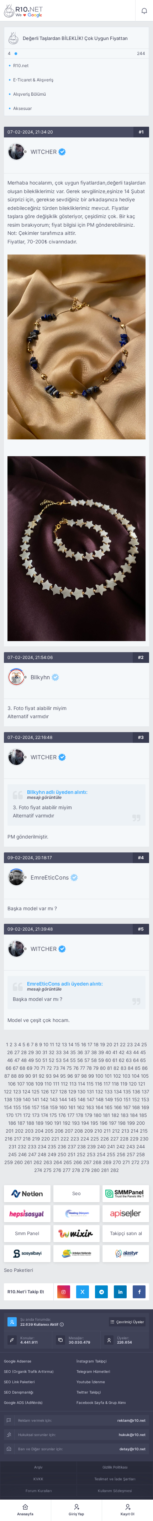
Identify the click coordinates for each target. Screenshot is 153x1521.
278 (76, 1170)
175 (53, 1115)
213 (125, 1131)
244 (140, 1146)
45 (143, 1052)
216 (8, 1139)
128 (63, 1091)
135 (127, 1091)
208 (78, 1131)
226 (104, 1139)
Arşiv (38, 1467)
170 (10, 1115)
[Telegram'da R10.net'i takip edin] (101, 1291)
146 (81, 1099)
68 (22, 1068)
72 (49, 1068)
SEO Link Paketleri (19, 1382)
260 (18, 1162)
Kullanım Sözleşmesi (115, 1491)
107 (21, 1084)
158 (44, 1107)
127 (54, 1091)
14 (70, 1044)
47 (17, 1060)
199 (131, 1123)
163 (90, 1107)
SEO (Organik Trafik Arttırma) (29, 1371)
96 (70, 1076)
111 (56, 1084)
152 (136, 1099)
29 (31, 1052)
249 (52, 1154)
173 (35, 1115)
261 (28, 1162)
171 (18, 1115)
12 (58, 1044)
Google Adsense (17, 1361)
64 (136, 1060)
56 (80, 1060)
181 (106, 1115)
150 (118, 1099)
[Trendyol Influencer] (76, 1233)
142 (44, 1099)
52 (51, 1060)
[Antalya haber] (76, 1253)
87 (7, 1076)
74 (62, 1068)
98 (84, 1076)
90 (28, 1076)
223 (74, 1139)
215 (144, 1131)
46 (10, 1060)
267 (87, 1162)
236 (62, 1146)
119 (123, 1084)
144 (63, 1099)
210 (98, 1131)
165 (108, 1107)
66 (8, 1068)
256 (121, 1154)
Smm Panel (27, 1233)
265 (67, 1162)
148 (100, 1099)
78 (89, 1068)
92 (41, 1076)
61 (114, 1060)
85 (138, 1068)
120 (133, 1084)
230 (144, 1139)
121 (141, 1084)
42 (122, 1052)
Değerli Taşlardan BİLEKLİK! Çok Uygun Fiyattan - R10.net (23, 11)
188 (30, 1123)
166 (118, 1107)
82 (116, 1068)
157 (35, 1107)
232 (22, 1146)
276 (57, 1170)
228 (124, 1139)
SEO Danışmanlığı (18, 1392)
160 (63, 1107)
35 (73, 1052)
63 (129, 1060)
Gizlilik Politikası (114, 1467)
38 (94, 1052)
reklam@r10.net (131, 1420)
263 (47, 1162)
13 (64, 1044)
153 (145, 1099)
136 (136, 1091)
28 (24, 1052)
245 (12, 1154)
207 (69, 1131)
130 (81, 1091)
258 (140, 1154)
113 (72, 1084)
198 (122, 1123)
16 (83, 1044)
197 (112, 1123)
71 (43, 1068)
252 (81, 1154)
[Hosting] (27, 1193)
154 (8, 1107)
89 (21, 1076)
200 (140, 1123)
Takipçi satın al (126, 1233)
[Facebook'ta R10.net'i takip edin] (139, 1291)
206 (59, 1131)
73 (56, 1068)
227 (114, 1139)
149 (109, 1099)
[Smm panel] (125, 1193)
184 (134, 1115)
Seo (76, 1193)
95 (63, 1076)
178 (79, 1115)
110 (48, 1084)
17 (90, 1044)
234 (42, 1146)
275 (47, 1170)
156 (26, 1107)
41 (114, 1052)
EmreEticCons (50, 877)
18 (96, 1044)
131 (90, 1091)
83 (123, 1068)
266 (77, 1162)
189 (39, 1123)
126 (45, 1091)
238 (81, 1146)
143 (54, 1099)
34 (66, 1052)
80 (103, 1068)
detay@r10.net (133, 1449)
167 (127, 1107)
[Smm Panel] (27, 1213)
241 (111, 1146)
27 (17, 1052)
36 (80, 1052)
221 (55, 1139)
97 (77, 1076)
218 (27, 1139)
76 (76, 1068)
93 (49, 1076)
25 (144, 1044)
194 (85, 1123)
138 (8, 1099)
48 (24, 1060)
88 (14, 1076)
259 (8, 1162)
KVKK (38, 1479)
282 (114, 1170)
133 (108, 1091)
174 (44, 1115)
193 (76, 1123)
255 (111, 1154)
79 (96, 1068)
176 (62, 1115)
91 (34, 1076)
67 (15, 1068)
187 (21, 1123)
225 (94, 1139)
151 (127, 1099)
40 (108, 1052)
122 (8, 1091)
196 (103, 1123)
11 (52, 1044)
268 (97, 1162)
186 (12, 1123)
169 (145, 1107)
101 (108, 1076)
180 (97, 1115)
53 (59, 1060)
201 (10, 1131)
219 (36, 1139)
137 (145, 1091)
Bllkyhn (40, 677)
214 (134, 1131)
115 (90, 1084)
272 (135, 1162)
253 (91, 1154)
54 (66, 1060)
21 (116, 1044)
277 (66, 1170)
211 (107, 1131)
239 (91, 1146)
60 (108, 1060)
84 (130, 1068)
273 (145, 1162)
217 (17, 1139)
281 (105, 1170)
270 (117, 1162)
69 (29, 1068)
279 (85, 1170)
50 (38, 1060)
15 (77, 1044)
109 (39, 1084)
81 (109, 1068)
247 (32, 1154)
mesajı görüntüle (44, 797)
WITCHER (44, 151)
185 (143, 1115)
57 (87, 1060)
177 (70, 1115)
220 (45, 1139)
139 (17, 1099)
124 (26, 1091)
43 (129, 1052)
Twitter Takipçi (88, 1392)
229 (134, 1139)
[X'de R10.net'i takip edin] (82, 1291)
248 (42, 1154)
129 (72, 1091)
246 (22, 1154)
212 (116, 1131)
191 (57, 1123)
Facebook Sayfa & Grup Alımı (101, 1402)
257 (131, 1154)
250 (62, 1154)
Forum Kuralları (39, 1491)
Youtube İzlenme (90, 1382)
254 (101, 1154)
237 (72, 1146)
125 (35, 1091)
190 (49, 1123)
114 (81, 1084)
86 (145, 1068)
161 (71, 1107)
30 (38, 1052)
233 (32, 1146)
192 (66, 1123)
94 (56, 1076)
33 (59, 1052)
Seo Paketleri (18, 1270)
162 (81, 1107)
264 (57, 1162)
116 (98, 1084)
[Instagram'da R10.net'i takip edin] (63, 1291)
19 (102, 1044)
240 (101, 1146)
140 (27, 1099)
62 (122, 1060)
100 (99, 1076)
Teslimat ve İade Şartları (114, 1479)
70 (36, 1068)
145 (72, 1099)
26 (10, 1052)
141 (35, 1099)
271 (126, 1162)
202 (19, 1131)
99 (91, 1076)
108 (30, 1084)
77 (82, 1068)
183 (124, 1115)
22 (123, 1044)
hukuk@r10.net (132, 1434)
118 (115, 1084)
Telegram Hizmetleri (93, 1371)
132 (99, 1091)
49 (31, 1060)
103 (126, 1076)
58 (94, 1060)
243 (130, 1146)
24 (137, 1044)
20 (109, 1044)
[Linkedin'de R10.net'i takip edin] (120, 1291)
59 (101, 1060)
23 (130, 1044)
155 (17, 1107)
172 (27, 1115)
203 (29, 1131)
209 (88, 1131)
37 (87, 1052)
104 (135, 1076)
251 (71, 1154)
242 (120, 1146)
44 (136, 1052)
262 (37, 1162)
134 (118, 1091)
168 (136, 1107)
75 (69, 1068)
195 (94, 1123)
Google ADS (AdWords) (23, 1402)
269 (107, 1162)
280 (95, 1170)
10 (45, 1044)
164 (99, 1107)
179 (88, 1115)
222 (64, 1139)
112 (64, 1084)
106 (12, 1084)
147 (90, 1099)
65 (143, 1060)
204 (39, 1131)
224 (84, 1139)
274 (38, 1170)
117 (107, 1084)
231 (12, 1146)
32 (51, 1052)
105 (145, 1076)
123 (17, 1091)
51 (44, 1060)
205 (49, 1131)
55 (73, 1060)
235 (52, 1146)
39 (101, 1052)
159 (54, 1107)
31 (44, 1052)
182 (115, 1115)
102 (117, 1076)
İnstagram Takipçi (91, 1361)
